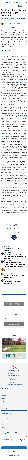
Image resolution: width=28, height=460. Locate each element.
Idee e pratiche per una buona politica (12, 433)
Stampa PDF (15, 27)
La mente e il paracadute (8, 419)
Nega (14, 451)
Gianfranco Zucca (7, 23)
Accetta (14, 448)
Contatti (4, 404)
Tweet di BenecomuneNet (14, 304)
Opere (3, 427)
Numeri (3, 398)
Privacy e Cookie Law (13, 458)
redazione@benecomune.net (14, 384)
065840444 (15, 382)
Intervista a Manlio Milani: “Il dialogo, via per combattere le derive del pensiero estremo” (14, 264)
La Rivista (5, 388)
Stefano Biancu (7, 269)
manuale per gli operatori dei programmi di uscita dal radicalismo (14, 115)
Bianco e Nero (5, 416)
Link (3, 401)
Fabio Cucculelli (7, 252)
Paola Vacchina (7, 280)
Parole (3, 424)
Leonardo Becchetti (8, 273)
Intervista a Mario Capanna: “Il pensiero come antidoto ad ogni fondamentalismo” (15, 256)
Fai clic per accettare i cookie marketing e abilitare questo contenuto (14, 304)
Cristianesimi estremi (11, 271)
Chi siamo (4, 392)
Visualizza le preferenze (14, 455)
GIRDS (19, 110)
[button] (26, 436)
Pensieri (4, 421)
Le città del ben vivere (7, 413)
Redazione (6, 246)
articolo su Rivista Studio (20, 82)
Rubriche (5, 409)
